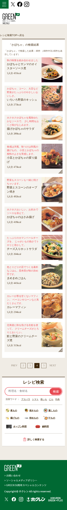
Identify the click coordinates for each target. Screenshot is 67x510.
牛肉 (57, 399)
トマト (35, 399)
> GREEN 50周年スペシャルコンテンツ (25, 485)
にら (51, 399)
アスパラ (25, 399)
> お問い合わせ (12, 475)
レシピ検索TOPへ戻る (12, 35)
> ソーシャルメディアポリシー (20, 480)
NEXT (52, 365)
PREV (14, 365)
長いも (43, 399)
